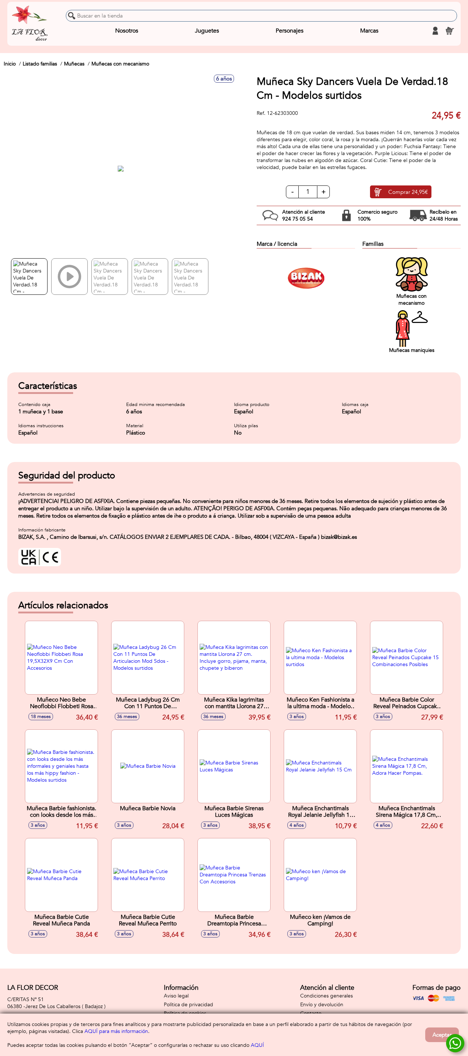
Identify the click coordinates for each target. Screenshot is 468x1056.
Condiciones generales (326, 995)
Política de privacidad (188, 1004)
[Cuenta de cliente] (435, 30)
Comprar (408, 192)
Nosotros (126, 31)
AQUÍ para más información (116, 1031)
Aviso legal (176, 995)
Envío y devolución (321, 1004)
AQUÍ (257, 1045)
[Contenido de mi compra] (449, 30)
